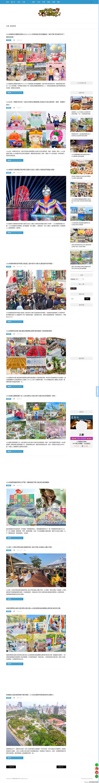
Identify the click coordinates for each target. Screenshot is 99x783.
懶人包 (13, 2)
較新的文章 (60, 766)
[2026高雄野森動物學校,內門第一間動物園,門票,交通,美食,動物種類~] (36, 507)
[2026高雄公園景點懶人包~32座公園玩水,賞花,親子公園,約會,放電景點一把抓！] (36, 420)
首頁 (7, 2)
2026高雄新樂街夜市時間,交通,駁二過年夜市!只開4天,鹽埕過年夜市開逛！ (30, 263)
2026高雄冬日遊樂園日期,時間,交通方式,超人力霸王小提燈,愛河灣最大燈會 (30, 169)
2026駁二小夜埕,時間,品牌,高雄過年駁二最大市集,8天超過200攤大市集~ (29, 547)
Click (97, 391)
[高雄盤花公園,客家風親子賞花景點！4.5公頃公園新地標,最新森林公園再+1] (36, 723)
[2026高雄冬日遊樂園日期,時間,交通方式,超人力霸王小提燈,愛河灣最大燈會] (36, 198)
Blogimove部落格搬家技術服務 (91, 782)
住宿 (23, 2)
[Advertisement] (36, 251)
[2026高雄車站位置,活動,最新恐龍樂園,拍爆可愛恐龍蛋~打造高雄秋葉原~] (36, 355)
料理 (43, 2)
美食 (18, 2)
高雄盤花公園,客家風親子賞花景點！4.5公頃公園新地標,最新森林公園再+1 (30, 695)
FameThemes (90, 778)
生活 (38, 2)
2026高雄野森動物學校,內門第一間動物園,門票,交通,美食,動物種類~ (28, 482)
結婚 (53, 2)
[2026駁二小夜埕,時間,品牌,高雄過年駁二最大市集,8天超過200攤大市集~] (36, 570)
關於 (58, 2)
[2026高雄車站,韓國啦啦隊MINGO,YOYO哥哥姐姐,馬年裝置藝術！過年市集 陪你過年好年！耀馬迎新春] (36, 62)
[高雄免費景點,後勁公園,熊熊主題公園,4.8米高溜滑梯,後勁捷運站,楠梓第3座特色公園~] (36, 633)
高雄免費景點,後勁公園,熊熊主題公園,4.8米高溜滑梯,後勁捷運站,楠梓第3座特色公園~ (33, 608)
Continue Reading (17, 92)
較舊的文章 (11, 766)
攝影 (48, 2)
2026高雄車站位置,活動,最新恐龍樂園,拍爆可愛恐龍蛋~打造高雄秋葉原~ (29, 331)
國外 (33, 2)
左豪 (14, 40)
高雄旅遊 (8, 40)
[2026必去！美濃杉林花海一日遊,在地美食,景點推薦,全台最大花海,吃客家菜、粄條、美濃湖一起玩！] (36, 129)
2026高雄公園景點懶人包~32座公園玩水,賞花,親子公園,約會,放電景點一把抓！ (31, 396)
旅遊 (28, 2)
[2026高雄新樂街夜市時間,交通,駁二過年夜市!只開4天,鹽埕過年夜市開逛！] (36, 289)
